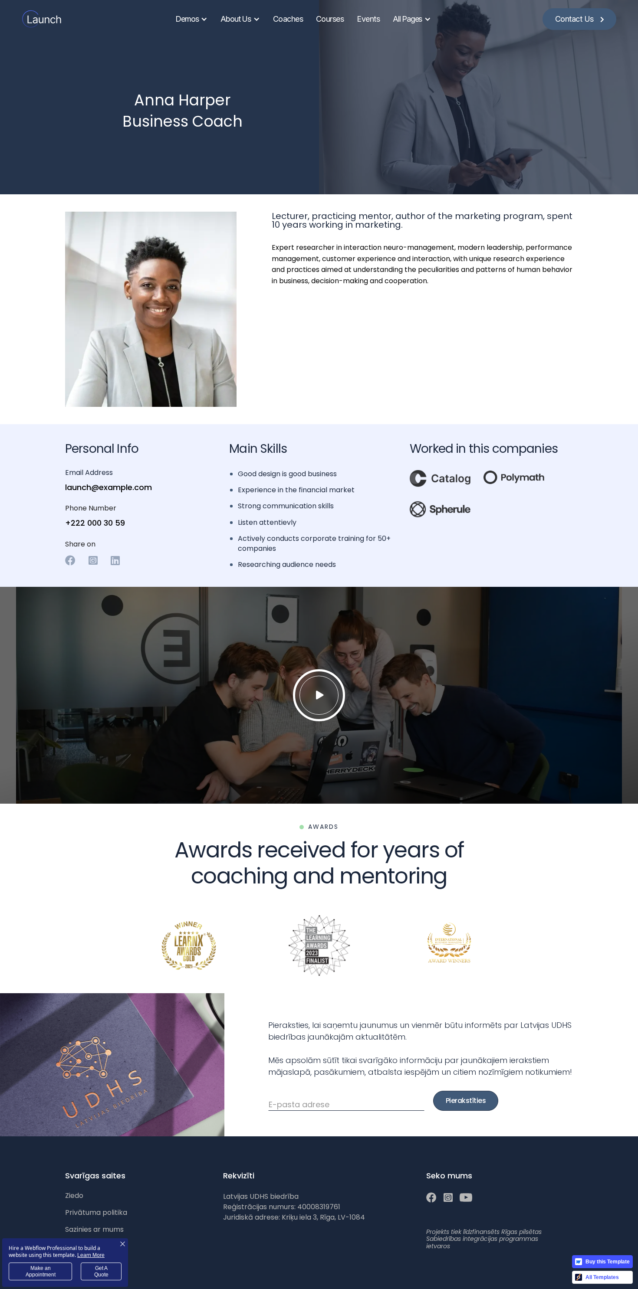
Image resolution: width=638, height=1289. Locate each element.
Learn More (91, 1255)
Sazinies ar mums (94, 1229)
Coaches (288, 18)
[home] (43, 19)
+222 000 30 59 (95, 523)
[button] (191, 19)
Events (368, 18)
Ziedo (74, 1196)
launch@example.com (108, 487)
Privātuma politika (96, 1212)
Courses (330, 18)
